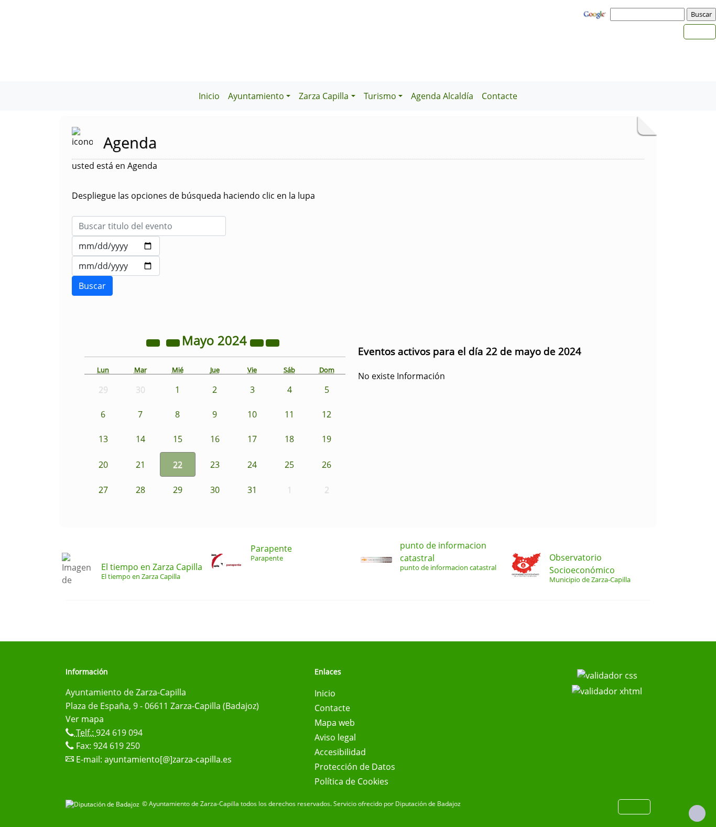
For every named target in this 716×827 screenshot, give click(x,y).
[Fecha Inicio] (116, 246)
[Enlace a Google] (596, 13)
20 (103, 464)
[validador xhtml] (607, 690)
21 (140, 464)
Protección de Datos (354, 766)
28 (140, 490)
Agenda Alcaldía (442, 96)
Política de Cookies (351, 781)
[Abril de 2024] (174, 342)
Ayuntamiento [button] (256, 96)
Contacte (499, 96)
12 (326, 414)
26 (326, 464)
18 (289, 439)
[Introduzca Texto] (149, 226)
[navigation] (649, 14)
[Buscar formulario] (92, 286)
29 (177, 490)
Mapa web (334, 722)
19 (326, 439)
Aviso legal (335, 737)
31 (252, 490)
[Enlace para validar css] (607, 675)
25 (289, 464)
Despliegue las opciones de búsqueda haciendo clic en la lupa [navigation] (193, 195)
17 (252, 439)
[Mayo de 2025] (258, 342)
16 (215, 439)
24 (252, 464)
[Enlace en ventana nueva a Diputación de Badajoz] (104, 803)
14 (140, 439)
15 (177, 439)
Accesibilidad (340, 752)
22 (177, 464)
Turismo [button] (380, 96)
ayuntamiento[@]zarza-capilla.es (168, 759)
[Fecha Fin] (116, 266)
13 (103, 439)
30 (215, 490)
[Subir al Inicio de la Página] (697, 813)
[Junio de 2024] (272, 342)
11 (289, 414)
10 (252, 414)
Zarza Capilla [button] (324, 96)
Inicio (209, 96)
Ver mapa (85, 719)
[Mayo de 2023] (154, 342)
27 (103, 490)
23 (215, 464)
